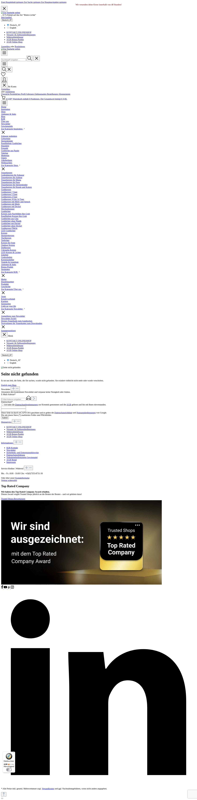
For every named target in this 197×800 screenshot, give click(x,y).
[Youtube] (6, 588)
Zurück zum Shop (8, 385)
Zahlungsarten (40, 94)
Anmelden (5, 46)
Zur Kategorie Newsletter (12, 309)
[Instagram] (12, 588)
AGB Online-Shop (14, 42)
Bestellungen (52, 94)
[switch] (9, 769)
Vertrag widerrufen (9, 480)
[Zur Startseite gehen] (10, 12)
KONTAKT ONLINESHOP (18, 32)
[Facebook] (2, 588)
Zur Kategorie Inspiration (12, 129)
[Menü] (4, 53)
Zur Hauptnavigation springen (53, 2)
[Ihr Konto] (4, 80)
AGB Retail (11, 460)
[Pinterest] (9, 588)
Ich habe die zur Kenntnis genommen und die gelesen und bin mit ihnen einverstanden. (55, 404)
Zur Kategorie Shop (9, 165)
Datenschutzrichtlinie (63, 413)
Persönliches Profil (18, 94)
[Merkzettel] (3, 76)
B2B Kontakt (12, 448)
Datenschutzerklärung (15, 455)
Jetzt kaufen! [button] (6, 17)
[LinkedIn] (98, 784)
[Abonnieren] (34, 398)
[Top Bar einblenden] (4, 103)
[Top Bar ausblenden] (4, 8)
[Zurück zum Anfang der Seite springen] (3, 794)
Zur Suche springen (32, 2)
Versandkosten (48, 789)
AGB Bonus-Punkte (15, 39)
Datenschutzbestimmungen (26, 404)
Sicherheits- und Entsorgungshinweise (22, 452)
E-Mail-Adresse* (8, 394)
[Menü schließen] (4, 85)
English (13, 28)
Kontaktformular (22, 478)
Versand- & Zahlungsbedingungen (21, 35)
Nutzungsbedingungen (86, 413)
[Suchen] (29, 58)
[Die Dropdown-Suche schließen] (36, 58)
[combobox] (13, 59)
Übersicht (5, 94)
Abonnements (64, 94)
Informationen (7, 443)
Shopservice (6, 422)
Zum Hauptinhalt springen (12, 2)
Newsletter (11, 450)
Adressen (30, 94)
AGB (68, 404)
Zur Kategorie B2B (9, 272)
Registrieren (20, 46)
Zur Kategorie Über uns (11, 289)
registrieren (10, 92)
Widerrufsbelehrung (14, 37)
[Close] (2, 798)
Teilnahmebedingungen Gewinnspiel (22, 457)
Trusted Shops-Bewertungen (13, 499)
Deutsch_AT (15, 25)
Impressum (11, 462)
